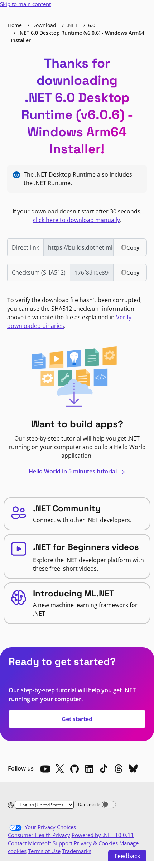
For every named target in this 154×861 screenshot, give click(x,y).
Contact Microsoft (29, 843)
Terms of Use (44, 851)
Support (62, 843)
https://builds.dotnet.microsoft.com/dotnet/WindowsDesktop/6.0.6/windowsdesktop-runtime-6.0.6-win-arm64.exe (81, 247)
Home (15, 25)
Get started (77, 719)
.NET (72, 25)
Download (44, 25)
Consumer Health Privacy (39, 834)
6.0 (91, 25)
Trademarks (76, 851)
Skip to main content (25, 4)
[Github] (74, 769)
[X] (60, 769)
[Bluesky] (133, 769)
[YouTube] (45, 769)
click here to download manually (76, 220)
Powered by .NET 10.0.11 (103, 834)
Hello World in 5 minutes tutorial (73, 471)
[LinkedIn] (89, 769)
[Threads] (118, 769)
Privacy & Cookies (96, 843)
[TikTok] (104, 769)
